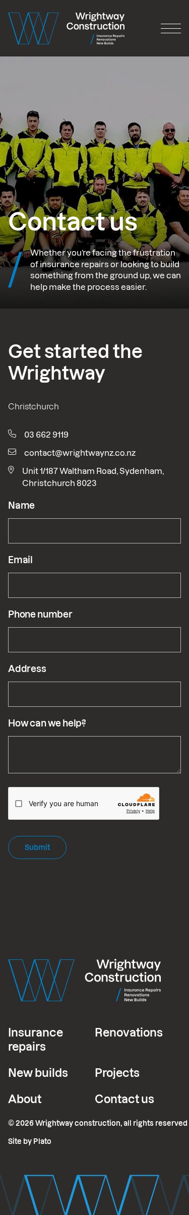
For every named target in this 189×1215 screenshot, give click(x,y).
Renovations (129, 1032)
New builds (38, 1073)
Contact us (124, 1099)
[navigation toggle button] (171, 28)
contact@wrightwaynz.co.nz (80, 452)
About (24, 1099)
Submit (37, 847)
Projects (117, 1073)
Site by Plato (29, 1141)
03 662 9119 (46, 434)
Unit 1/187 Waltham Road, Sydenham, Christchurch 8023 (93, 477)
